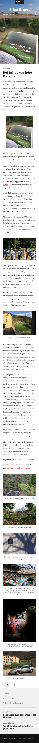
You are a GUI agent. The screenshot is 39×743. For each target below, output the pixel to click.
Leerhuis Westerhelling (12, 287)
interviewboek (26, 175)
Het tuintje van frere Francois (18, 468)
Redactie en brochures (14, 703)
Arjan (7, 693)
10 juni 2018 (9, 698)
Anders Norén (31, 738)
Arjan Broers (19, 9)
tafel (11, 199)
